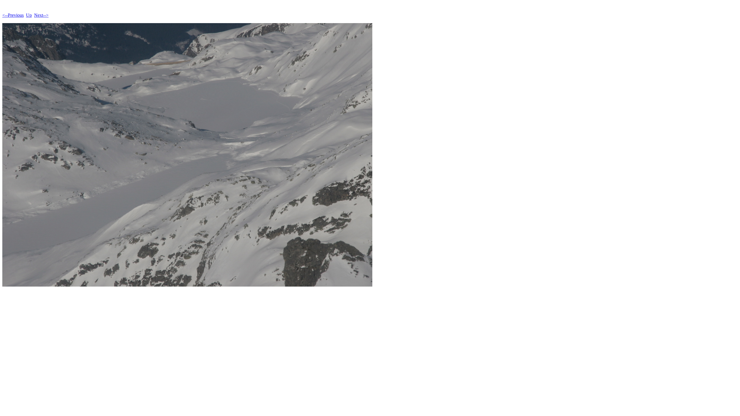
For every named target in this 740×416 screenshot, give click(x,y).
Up (29, 15)
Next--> (41, 15)
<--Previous (13, 15)
